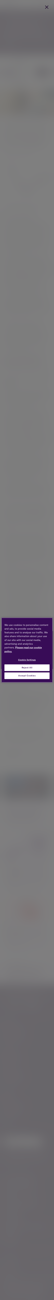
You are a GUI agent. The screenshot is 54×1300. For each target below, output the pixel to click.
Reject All (27, 667)
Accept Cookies (27, 675)
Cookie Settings (27, 660)
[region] (27, 650)
